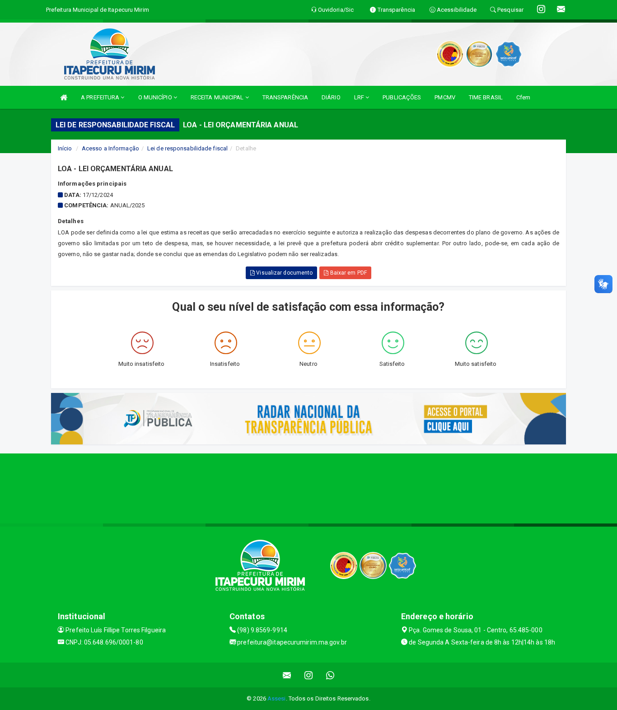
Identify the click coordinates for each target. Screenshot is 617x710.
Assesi (276, 698)
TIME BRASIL (486, 97)
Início (65, 148)
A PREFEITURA (101, 97)
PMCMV (445, 97)
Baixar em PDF (347, 273)
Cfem (523, 97)
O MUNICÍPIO (155, 97)
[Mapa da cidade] (308, 487)
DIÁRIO (331, 97)
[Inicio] (64, 97)
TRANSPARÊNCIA (285, 97)
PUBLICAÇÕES (402, 97)
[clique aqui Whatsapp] (330, 675)
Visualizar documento (284, 273)
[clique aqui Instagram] (309, 675)
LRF (359, 97)
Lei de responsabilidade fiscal (187, 148)
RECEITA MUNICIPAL (218, 97)
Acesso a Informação (110, 148)
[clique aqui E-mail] (287, 675)
